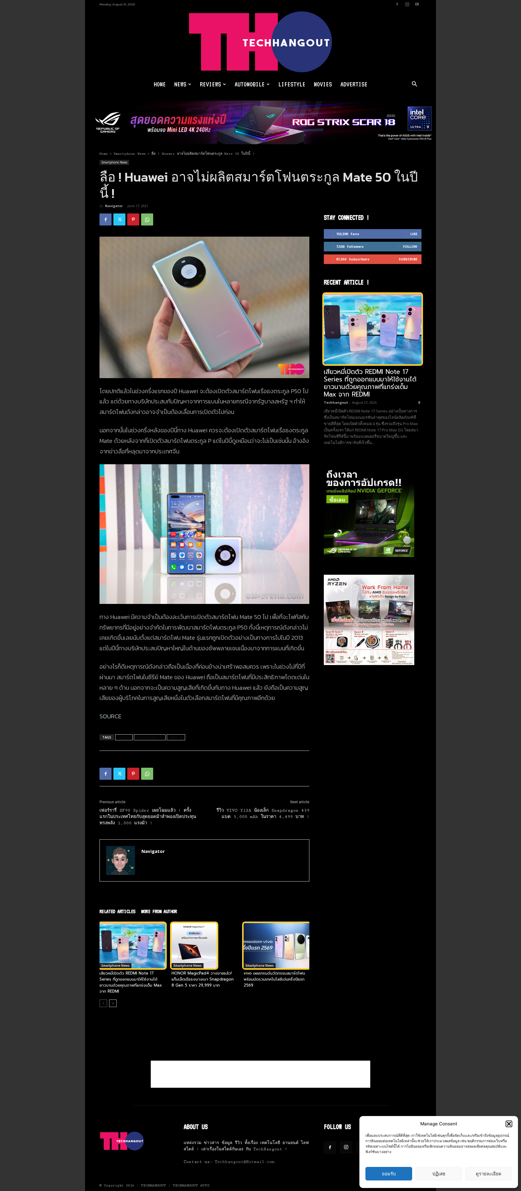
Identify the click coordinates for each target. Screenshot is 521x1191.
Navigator (114, 206)
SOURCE (110, 716)
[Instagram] (407, 4)
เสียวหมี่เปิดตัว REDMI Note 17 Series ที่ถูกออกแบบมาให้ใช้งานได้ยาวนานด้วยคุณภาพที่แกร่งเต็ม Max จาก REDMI (130, 982)
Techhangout (336, 402)
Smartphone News (130, 154)
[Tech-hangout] (260, 42)
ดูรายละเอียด (488, 1174)
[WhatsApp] (147, 219)
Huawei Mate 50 (150, 737)
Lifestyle (291, 84)
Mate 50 (175, 737)
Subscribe (408, 259)
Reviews (210, 84)
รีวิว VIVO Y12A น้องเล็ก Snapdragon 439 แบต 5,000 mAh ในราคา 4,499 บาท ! (262, 813)
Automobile (250, 84)
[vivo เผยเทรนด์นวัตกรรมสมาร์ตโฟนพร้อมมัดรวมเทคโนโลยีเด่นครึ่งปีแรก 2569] (276, 945)
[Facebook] (397, 4)
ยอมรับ (389, 1174)
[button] (509, 1124)
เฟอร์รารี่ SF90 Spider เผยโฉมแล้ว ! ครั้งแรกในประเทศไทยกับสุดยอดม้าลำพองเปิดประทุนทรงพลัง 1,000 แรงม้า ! (147, 817)
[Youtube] (417, 4)
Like (413, 234)
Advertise (354, 84)
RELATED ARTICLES (117, 911)
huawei (124, 737)
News (180, 84)
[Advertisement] (260, 1074)
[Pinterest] (133, 219)
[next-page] (113, 1003)
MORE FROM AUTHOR (159, 911)
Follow (410, 246)
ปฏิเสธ (438, 1174)
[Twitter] (119, 219)
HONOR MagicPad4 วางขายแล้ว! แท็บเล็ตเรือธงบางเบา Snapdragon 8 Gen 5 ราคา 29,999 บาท (203, 979)
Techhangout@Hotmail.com (244, 1161)
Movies (323, 84)
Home (160, 84)
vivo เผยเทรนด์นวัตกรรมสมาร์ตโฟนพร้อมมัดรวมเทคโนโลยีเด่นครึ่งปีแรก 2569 (274, 979)
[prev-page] (103, 1003)
